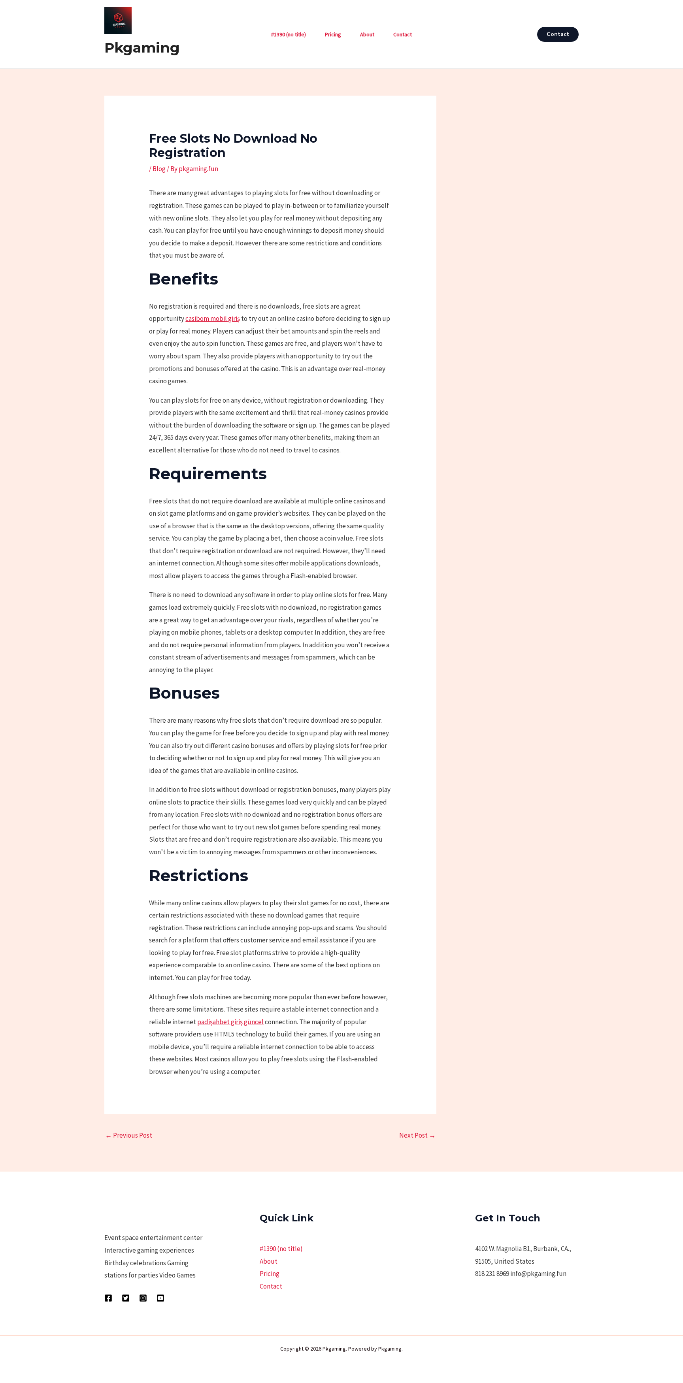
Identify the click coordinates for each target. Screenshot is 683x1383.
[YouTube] (160, 1298)
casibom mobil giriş (212, 318)
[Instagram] (143, 1298)
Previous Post (128, 1135)
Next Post (417, 1135)
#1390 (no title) (288, 34)
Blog (159, 168)
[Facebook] (108, 1298)
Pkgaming (142, 47)
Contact (402, 34)
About (367, 34)
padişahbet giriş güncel (230, 1021)
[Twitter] (126, 1298)
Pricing (333, 34)
